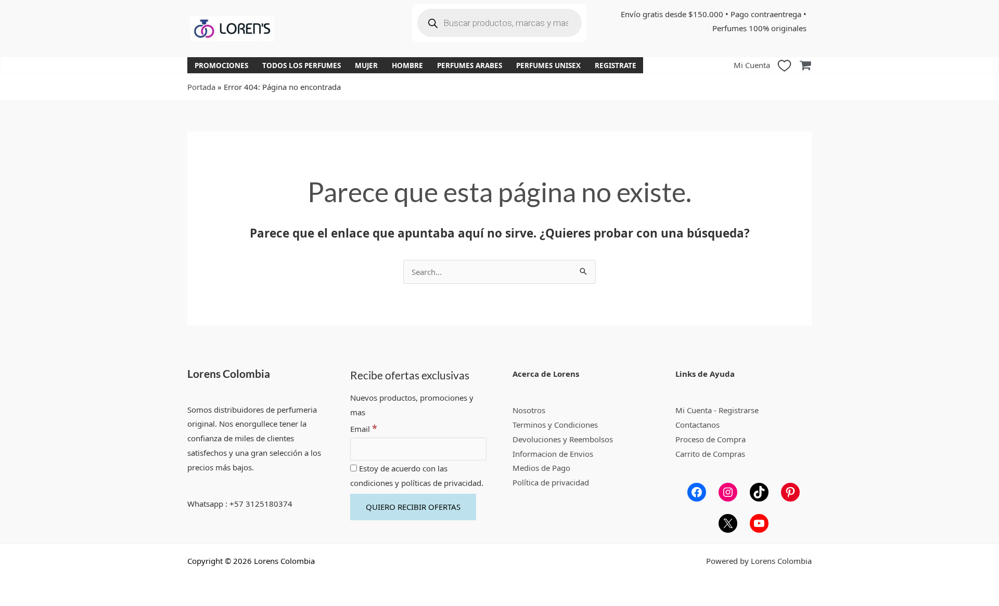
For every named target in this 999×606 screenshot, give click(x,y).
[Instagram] (728, 492)
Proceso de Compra (710, 439)
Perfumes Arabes (469, 65)
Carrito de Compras (710, 454)
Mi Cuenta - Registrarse (717, 410)
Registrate (615, 65)
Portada (201, 87)
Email (363, 429)
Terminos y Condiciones (555, 424)
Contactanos (697, 424)
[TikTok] (759, 492)
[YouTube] (759, 523)
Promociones (221, 65)
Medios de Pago (541, 468)
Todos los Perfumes (301, 65)
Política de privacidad (551, 482)
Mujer (366, 65)
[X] (728, 523)
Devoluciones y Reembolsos (563, 439)
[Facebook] (696, 492)
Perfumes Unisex (548, 65)
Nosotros (529, 410)
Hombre (407, 65)
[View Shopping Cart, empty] (805, 65)
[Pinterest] (790, 492)
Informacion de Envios (553, 454)
